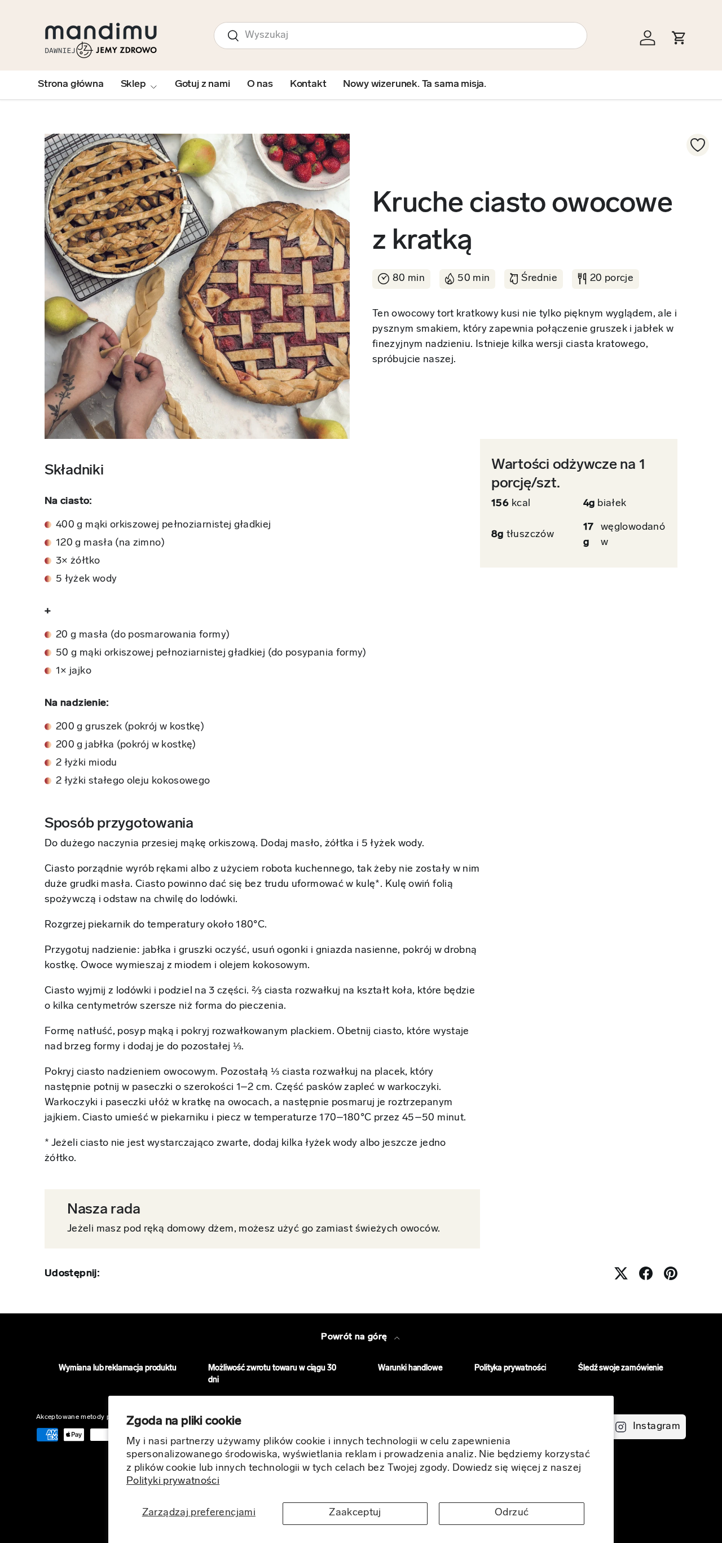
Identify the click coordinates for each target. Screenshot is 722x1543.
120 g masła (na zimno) (110, 543)
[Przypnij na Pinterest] (670, 1273)
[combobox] (400, 36)
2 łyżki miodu (86, 763)
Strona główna (71, 85)
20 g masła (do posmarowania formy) (143, 635)
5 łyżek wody (86, 579)
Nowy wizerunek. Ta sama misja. (414, 85)
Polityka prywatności (510, 1368)
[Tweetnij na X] (621, 1273)
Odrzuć (512, 1513)
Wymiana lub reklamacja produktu (118, 1368)
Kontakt (308, 85)
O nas (260, 85)
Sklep (133, 85)
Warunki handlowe (410, 1368)
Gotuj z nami (202, 85)
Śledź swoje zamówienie (620, 1368)
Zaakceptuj (355, 1513)
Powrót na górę (355, 1337)
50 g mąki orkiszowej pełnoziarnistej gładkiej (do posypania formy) (211, 653)
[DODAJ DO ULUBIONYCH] (697, 145)
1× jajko (73, 671)
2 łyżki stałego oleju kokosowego (133, 781)
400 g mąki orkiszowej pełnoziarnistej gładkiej (163, 525)
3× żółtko (78, 561)
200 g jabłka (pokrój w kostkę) (126, 745)
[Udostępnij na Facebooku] (645, 1273)
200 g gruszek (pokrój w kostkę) (130, 727)
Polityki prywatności (172, 1481)
